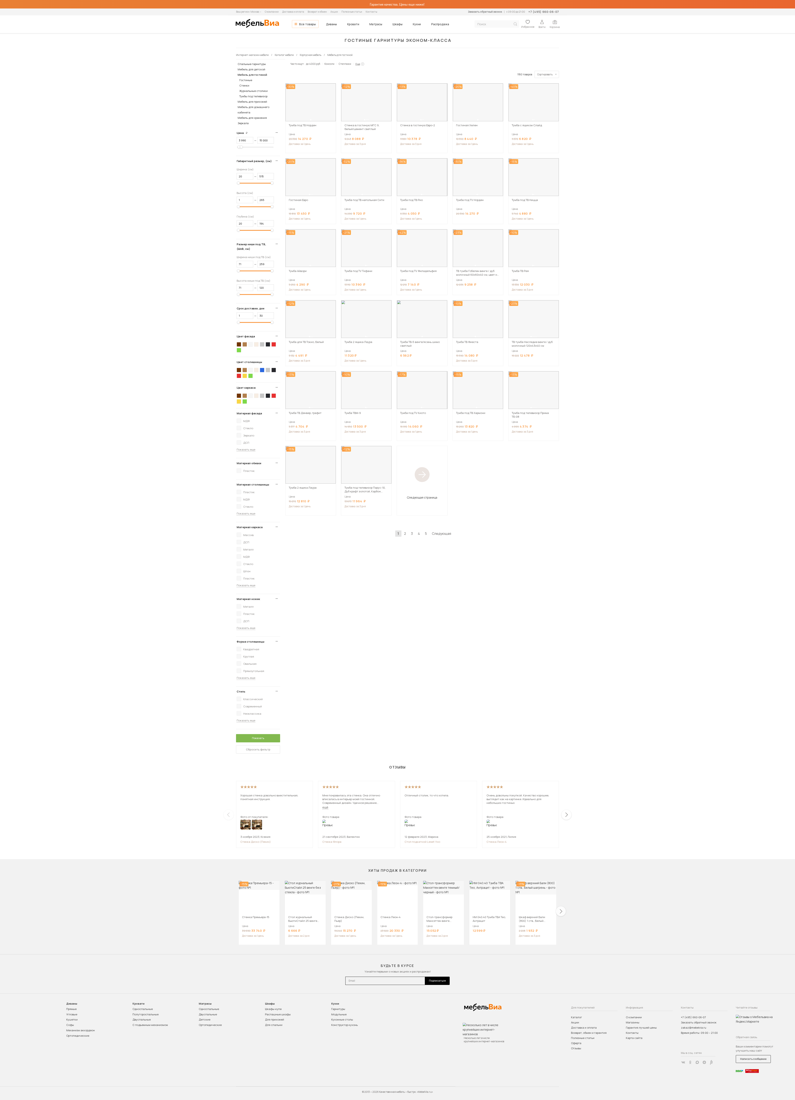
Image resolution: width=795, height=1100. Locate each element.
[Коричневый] (244, 344)
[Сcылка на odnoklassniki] (690, 1062)
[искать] (515, 24)
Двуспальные (141, 1019)
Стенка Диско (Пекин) (255, 842)
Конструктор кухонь (344, 1025)
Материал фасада (249, 413)
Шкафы (397, 24)
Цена (244, 133)
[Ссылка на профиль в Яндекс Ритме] (711, 1062)
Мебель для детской (251, 69)
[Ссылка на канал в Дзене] (704, 1062)
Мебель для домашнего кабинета (253, 109)
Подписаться (437, 980)
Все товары (307, 24)
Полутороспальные (145, 1014)
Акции (334, 11)
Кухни (417, 24)
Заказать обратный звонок (485, 11)
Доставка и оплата (293, 11)
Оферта (576, 1043)
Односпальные (142, 1009)
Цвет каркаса (246, 388)
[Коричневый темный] (239, 344)
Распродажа (440, 24)
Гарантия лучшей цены (641, 1027)
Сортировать (545, 74)
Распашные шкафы (278, 1014)
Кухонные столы (342, 1019)
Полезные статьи (351, 11)
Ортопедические (77, 1035)
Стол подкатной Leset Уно (422, 842)
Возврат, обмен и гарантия (589, 1033)
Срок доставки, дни (250, 308)
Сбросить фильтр (258, 749)
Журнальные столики (253, 91)
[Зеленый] (239, 350)
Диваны (331, 24)
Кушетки (72, 1019)
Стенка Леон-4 (497, 842)
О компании (272, 11)
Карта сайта (634, 1038)
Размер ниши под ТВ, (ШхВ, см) (251, 246)
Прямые (71, 1009)
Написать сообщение (753, 1059)
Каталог (576, 1017)
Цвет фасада (246, 336)
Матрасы (375, 24)
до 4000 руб (313, 64)
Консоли (329, 64)
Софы (70, 1025)
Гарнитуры (338, 1009)
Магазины (632, 1022)
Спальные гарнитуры (252, 64)
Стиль (241, 691)
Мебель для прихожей (252, 101)
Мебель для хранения (252, 118)
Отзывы (576, 1048)
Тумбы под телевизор (253, 96)
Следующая (441, 533)
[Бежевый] (256, 344)
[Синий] (262, 370)
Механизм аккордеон (80, 1030)
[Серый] (262, 344)
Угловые (71, 1014)
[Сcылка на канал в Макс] (697, 1062)
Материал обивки (249, 463)
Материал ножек (248, 599)
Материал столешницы (253, 484)
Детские (204, 1019)
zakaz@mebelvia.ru (693, 1027)
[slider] (239, 146)
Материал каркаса (250, 527)
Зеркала (243, 123)
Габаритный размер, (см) (254, 161)
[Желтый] (244, 376)
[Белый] (250, 344)
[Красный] (273, 344)
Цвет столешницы (249, 362)
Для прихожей (274, 1019)
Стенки (244, 85)
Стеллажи (345, 64)
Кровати (353, 24)
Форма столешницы (250, 641)
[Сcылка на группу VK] (683, 1062)
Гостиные (245, 80)
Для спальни (273, 1025)
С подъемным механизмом (150, 1025)
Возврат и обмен (317, 11)
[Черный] (268, 344)
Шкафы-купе (273, 1009)
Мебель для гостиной (252, 75)
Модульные (339, 1014)
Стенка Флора (331, 842)
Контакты (371, 11)
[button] (310, 119)
